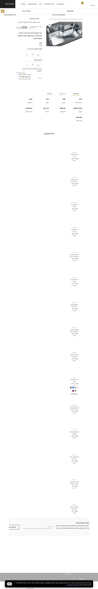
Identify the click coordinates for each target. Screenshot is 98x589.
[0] (81, 4)
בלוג (40, 4)
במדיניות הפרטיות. (72, 585)
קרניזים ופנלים (81, 548)
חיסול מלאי (73, 19)
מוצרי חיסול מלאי (49, 4)
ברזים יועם (82, 554)
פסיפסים (83, 550)
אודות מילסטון (32, 4)
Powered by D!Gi (30, 588)
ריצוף (69, 564)
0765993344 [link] (70, 11)
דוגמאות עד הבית (26, 11)
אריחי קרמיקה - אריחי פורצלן (78, 556)
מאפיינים (76, 94)
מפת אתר (39, 559)
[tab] (76, 94)
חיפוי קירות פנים (67, 568)
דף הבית (80, 19)
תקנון (40, 553)
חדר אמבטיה (68, 574)
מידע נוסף (63, 94)
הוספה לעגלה (25, 77)
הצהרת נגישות (38, 563)
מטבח (69, 562)
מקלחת (69, 548)
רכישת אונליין (60, 4)
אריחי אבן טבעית (81, 562)
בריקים (83, 552)
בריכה (69, 552)
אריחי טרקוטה (81, 558)
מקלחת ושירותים (67, 570)
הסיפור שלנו (53, 549)
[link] (86, 4)
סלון (70, 560)
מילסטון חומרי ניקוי (52, 553)
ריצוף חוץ (68, 550)
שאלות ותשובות (38, 549)
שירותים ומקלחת (67, 556)
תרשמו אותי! (11, 527)
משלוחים (49, 94)
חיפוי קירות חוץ (67, 566)
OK (9, 584)
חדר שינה (68, 558)
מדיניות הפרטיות (38, 551)
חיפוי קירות (68, 572)
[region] (49, 19)
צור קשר (23, 4)
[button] (2, 11)
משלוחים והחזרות (38, 555)
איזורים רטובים (67, 554)
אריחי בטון (82, 560)
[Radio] (78, 387)
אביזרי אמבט (82, 564)
